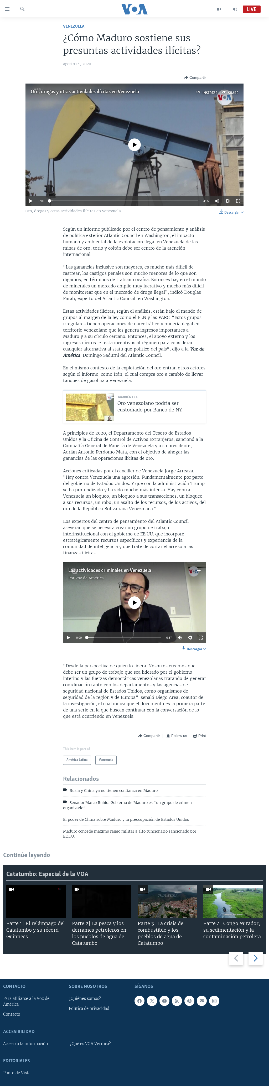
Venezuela (73, 26)
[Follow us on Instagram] (214, 1001)
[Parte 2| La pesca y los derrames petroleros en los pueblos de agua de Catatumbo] (101, 901)
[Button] (195, 77)
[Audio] (235, 9)
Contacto (11, 1014)
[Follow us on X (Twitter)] (152, 1001)
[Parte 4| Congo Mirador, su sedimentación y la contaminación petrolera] (233, 901)
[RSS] (177, 1001)
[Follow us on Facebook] (139, 1001)
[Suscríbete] (202, 1001)
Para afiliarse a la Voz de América (26, 1001)
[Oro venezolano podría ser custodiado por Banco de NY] (90, 407)
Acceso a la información (25, 1043)
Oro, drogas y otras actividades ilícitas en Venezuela (85, 92)
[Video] (219, 9)
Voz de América (89, 578)
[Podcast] (189, 1001)
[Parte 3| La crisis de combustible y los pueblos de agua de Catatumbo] (167, 901)
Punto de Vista (16, 1073)
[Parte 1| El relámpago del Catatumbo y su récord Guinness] (36, 901)
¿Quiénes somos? (85, 998)
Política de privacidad (89, 1008)
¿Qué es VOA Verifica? (90, 1043)
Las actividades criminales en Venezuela (109, 570)
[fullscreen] (238, 201)
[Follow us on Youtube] (164, 1001)
